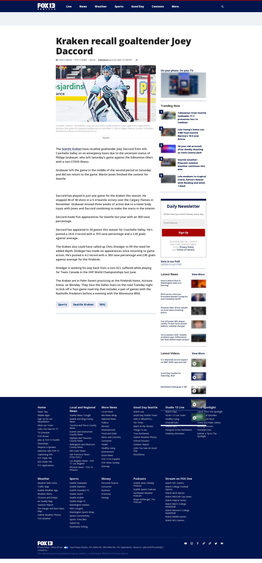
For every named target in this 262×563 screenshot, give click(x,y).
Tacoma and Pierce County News (83, 426)
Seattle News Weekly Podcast (143, 484)
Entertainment (108, 429)
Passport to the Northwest (178, 429)
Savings (105, 497)
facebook (197, 543)
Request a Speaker (47, 447)
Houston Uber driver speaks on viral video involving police (174, 310)
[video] (198, 363)
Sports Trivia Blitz (78, 519)
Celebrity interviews (174, 433)
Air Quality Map (45, 501)
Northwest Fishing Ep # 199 (174, 386)
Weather (43, 478)
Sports (92, 60)
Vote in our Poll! (170, 261)
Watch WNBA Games (175, 516)
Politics (104, 422)
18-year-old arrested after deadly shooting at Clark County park (190, 149)
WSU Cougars (76, 508)
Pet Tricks (138, 422)
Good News (107, 455)
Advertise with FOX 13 (48, 450)
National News (108, 418)
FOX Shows (43, 436)
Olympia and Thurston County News (80, 439)
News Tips (43, 411)
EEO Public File (45, 461)
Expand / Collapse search (222, 6)
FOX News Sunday (110, 462)
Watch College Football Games (176, 488)
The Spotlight (206, 407)
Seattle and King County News (81, 420)
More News (109, 407)
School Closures (141, 440)
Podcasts (139, 478)
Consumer (106, 440)
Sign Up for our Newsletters (45, 420)
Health (104, 444)
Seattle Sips (171, 426)
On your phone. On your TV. (177, 70)
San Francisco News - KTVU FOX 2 (80, 456)
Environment (107, 451)
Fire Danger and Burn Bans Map (51, 510)
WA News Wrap (109, 415)
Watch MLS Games (174, 520)
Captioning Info (45, 454)
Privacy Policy (187, 247)
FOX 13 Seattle (81, 60)
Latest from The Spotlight (210, 411)
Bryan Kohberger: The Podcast (144, 501)
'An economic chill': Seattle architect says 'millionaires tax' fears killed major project (175, 337)
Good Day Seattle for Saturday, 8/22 (171, 374)
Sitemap (105, 466)
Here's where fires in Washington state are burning (171, 283)
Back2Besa (138, 454)
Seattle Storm (76, 493)
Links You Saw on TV (48, 428)
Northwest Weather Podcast (143, 494)
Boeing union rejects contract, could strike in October (172, 402)
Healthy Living (108, 448)
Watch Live (138, 411)
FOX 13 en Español (110, 459)
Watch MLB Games (175, 493)
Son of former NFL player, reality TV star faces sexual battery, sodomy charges (174, 323)
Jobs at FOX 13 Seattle (49, 439)
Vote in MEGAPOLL (142, 418)
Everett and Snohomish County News (81, 433)
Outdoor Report (141, 444)
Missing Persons (205, 426)
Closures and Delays (48, 497)
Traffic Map (43, 486)
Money (106, 478)
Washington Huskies (79, 504)
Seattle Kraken (72, 149)
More (175, 6)
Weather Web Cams (47, 483)
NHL (103, 304)
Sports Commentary (79, 515)
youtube (185, 543)
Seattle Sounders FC (79, 490)
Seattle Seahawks (78, 483)
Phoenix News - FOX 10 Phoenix (81, 468)
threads (209, 543)
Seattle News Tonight (80, 415)
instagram (191, 543)
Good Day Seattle (145, 407)
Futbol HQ (75, 523)
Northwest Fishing (78, 526)
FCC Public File (45, 458)
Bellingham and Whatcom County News (82, 446)
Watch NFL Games (174, 483)
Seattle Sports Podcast (144, 489)
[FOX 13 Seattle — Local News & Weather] (48, 6)
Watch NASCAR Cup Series (178, 496)
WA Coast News (78, 450)
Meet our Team (45, 425)
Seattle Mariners (78, 486)
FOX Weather (44, 518)
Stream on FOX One (178, 478)
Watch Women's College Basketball (177, 511)
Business (105, 490)
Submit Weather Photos (145, 437)
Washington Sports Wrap (82, 512)
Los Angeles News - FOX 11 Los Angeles (82, 462)
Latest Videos (170, 353)
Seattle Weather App (48, 490)
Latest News (169, 274)
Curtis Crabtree (65, 60)
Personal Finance (109, 483)
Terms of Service (185, 249)
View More (198, 274)
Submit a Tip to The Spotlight (207, 435)
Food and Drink (109, 433)
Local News (107, 411)
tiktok (203, 543)
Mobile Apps (44, 415)
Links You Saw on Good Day (145, 449)
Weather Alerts (45, 493)
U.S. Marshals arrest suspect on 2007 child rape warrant (174, 360)
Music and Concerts (111, 437)
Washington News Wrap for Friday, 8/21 (174, 415)
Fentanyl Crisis (204, 429)
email (222, 543)
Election (105, 426)
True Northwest (141, 433)
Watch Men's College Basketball (175, 505)
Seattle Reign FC (78, 501)
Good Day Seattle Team (145, 415)
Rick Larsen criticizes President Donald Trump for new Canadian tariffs (174, 296)
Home (42, 407)
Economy (106, 493)
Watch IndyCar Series (175, 500)
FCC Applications (46, 465)
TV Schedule (44, 432)
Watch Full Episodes (207, 415)
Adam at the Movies (143, 426)
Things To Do (140, 429)
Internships (43, 443)
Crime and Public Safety (208, 422)
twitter (215, 543)
